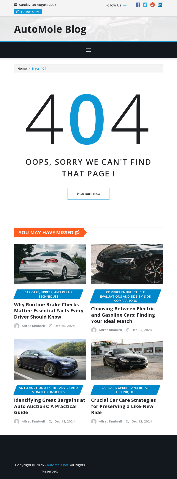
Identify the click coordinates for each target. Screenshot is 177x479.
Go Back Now (89, 194)
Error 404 (39, 68)
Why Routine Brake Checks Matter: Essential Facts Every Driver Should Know (49, 310)
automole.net (57, 465)
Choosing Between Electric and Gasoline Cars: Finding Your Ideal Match (123, 314)
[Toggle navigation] (89, 50)
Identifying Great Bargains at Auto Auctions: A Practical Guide (49, 406)
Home (22, 68)
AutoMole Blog (50, 29)
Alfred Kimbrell (33, 326)
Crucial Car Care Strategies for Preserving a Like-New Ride (123, 406)
